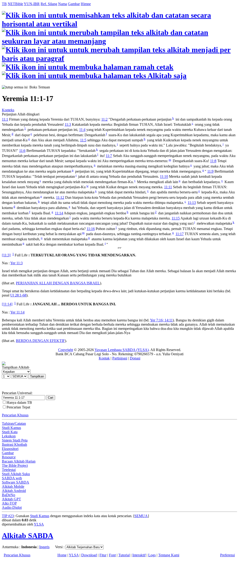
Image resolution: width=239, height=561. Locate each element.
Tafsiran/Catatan (14, 423)
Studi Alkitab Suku (16, 474)
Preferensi (227, 555)
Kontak (104, 358)
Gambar (74, 4)
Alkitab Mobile (13, 486)
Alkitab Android (14, 491)
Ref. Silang (49, 4)
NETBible (15, 4)
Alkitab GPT (11, 499)
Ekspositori (10, 449)
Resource (9, 457)
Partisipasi (119, 358)
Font (112, 555)
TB (4, 4)
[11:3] (6, 255)
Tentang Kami (168, 555)
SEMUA (141, 516)
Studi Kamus (11, 428)
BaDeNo (8, 495)
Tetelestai (9, 470)
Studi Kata (10, 432)
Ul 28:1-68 (18, 295)
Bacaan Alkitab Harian (18, 461)
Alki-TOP (9, 503)
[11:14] (7, 304)
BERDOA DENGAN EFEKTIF (40, 341)
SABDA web (12, 478)
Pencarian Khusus (15, 415)
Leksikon (9, 436)
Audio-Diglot (12, 507)
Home (62, 555)
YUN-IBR (32, 4)
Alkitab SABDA (27, 535)
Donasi (135, 358)
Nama (62, 4)
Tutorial (124, 555)
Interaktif (139, 555)
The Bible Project (15, 465)
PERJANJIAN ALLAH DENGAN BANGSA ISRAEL (58, 283)
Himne (86, 4)
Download (89, 555)
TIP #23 (8, 516)
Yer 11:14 (17, 312)
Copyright (65, 350)
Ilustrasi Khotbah (14, 444)
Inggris (44, 547)
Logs (152, 555)
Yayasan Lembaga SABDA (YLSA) (122, 350)
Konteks (8, 110)
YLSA (39, 524)
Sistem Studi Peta (15, 440)
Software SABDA (15, 482)
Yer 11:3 (16, 263)
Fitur (102, 555)
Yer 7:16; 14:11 (161, 320)
